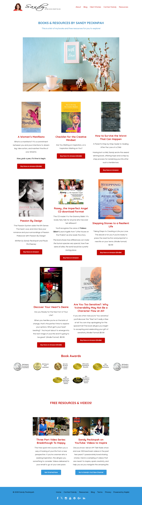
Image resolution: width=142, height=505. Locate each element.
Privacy (108, 492)
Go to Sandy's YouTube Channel (91, 472)
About (78, 7)
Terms (99, 492)
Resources (123, 7)
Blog (85, 7)
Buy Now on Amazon (111, 170)
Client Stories (95, 7)
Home (58, 492)
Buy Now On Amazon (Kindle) (71, 156)
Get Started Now (51, 472)
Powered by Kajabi (121, 492)
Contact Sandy (110, 7)
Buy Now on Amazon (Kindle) (31, 166)
